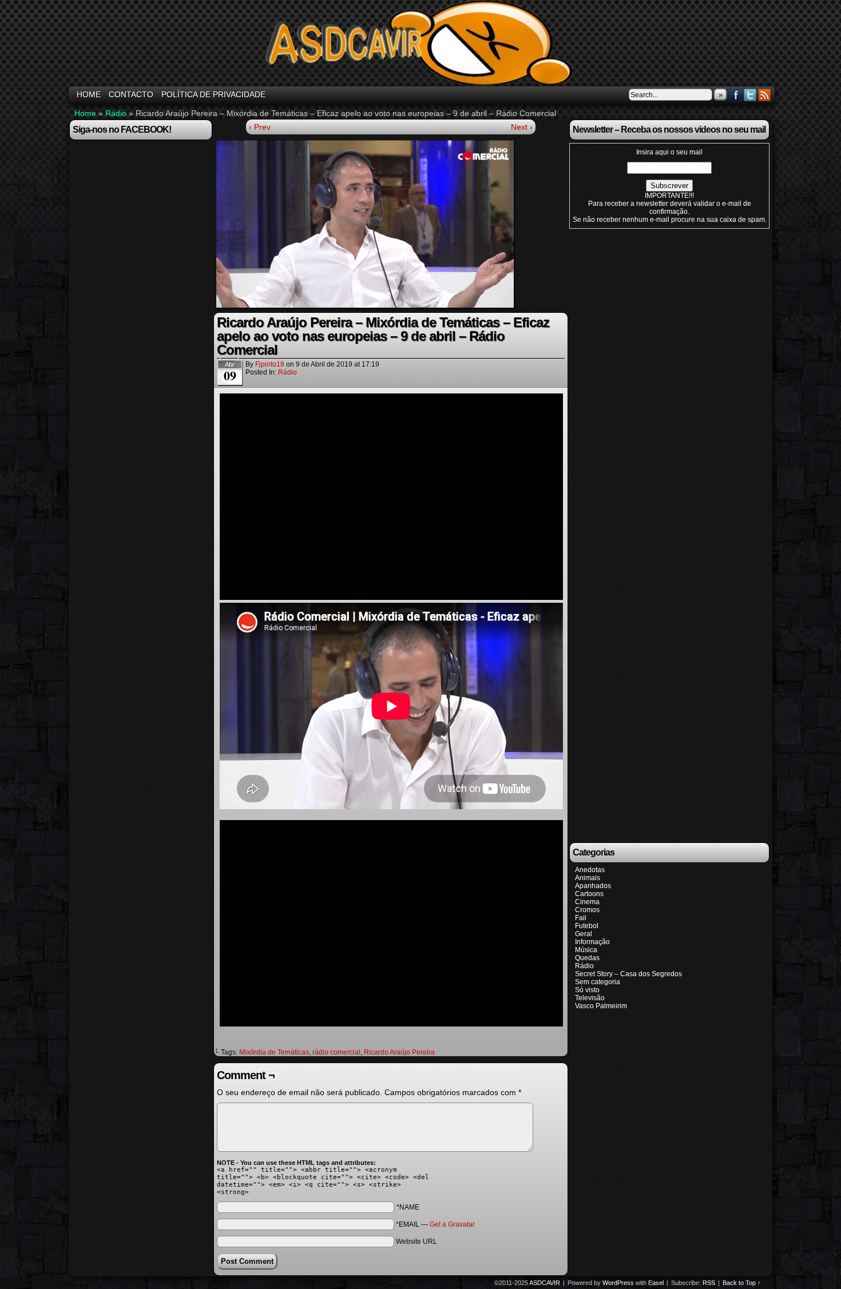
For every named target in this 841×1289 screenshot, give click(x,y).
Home (85, 113)
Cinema (587, 902)
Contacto (131, 94)
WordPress (618, 1282)
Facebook (736, 94)
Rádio (115, 113)
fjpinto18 (269, 364)
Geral (583, 934)
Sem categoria (597, 982)
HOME (89, 94)
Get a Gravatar (452, 1224)
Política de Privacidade (213, 94)
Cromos (587, 910)
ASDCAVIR (422, 44)
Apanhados (593, 886)
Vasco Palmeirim (601, 1006)
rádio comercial (336, 1052)
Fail (580, 918)
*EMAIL (435, 1224)
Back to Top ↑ (742, 1282)
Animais (587, 878)
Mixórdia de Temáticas (274, 1052)
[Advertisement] (655, 534)
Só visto (587, 990)
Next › (522, 127)
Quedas (587, 958)
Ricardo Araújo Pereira (399, 1052)
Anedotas (590, 870)
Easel (656, 1282)
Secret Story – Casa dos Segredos (628, 974)
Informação (592, 942)
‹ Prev (260, 127)
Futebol (586, 926)
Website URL (416, 1242)
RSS (764, 94)
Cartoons (589, 894)
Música (586, 950)
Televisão (590, 998)
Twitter (750, 94)
